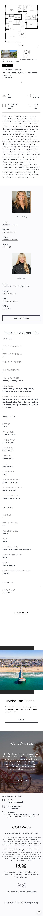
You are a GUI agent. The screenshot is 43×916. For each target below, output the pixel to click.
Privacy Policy (31, 903)
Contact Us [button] (22, 780)
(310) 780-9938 (9, 294)
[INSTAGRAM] (19, 885)
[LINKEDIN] (24, 885)
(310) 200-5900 (9, 232)
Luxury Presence (27, 892)
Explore (22, 720)
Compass (17, 839)
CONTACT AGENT (21, 318)
